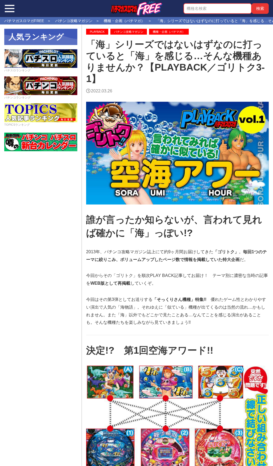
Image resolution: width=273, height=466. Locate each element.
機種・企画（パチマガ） (169, 31)
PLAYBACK (97, 31)
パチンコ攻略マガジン (128, 31)
